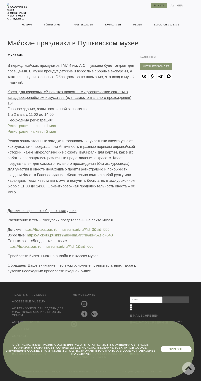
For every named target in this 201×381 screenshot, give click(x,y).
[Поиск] (146, 5)
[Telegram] (160, 76)
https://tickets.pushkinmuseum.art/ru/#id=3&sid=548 (70, 235)
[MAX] (168, 76)
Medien (137, 24)
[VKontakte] (84, 304)
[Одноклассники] (152, 76)
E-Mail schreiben (144, 315)
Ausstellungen (83, 24)
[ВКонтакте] (144, 76)
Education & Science (166, 24)
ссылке (83, 353)
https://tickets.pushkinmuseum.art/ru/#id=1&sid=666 (50, 246)
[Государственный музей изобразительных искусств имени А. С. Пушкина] (17, 18)
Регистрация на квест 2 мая (32, 131)
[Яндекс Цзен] (84, 314)
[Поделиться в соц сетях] (189, 5)
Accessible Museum (28, 301)
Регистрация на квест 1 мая (32, 126)
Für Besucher (52, 24)
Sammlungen (113, 24)
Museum (27, 24)
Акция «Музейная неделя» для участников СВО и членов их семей (37, 312)
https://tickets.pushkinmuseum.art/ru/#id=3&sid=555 (66, 229)
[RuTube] (94, 314)
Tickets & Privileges (29, 294)
